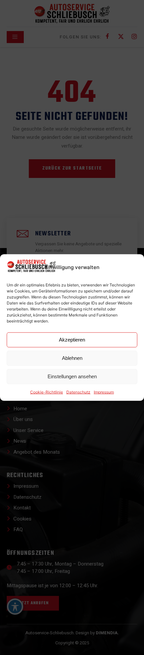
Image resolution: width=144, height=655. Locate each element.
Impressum (104, 391)
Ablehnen (72, 358)
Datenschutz (78, 391)
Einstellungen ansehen (72, 376)
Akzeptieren (72, 340)
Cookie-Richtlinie (46, 391)
